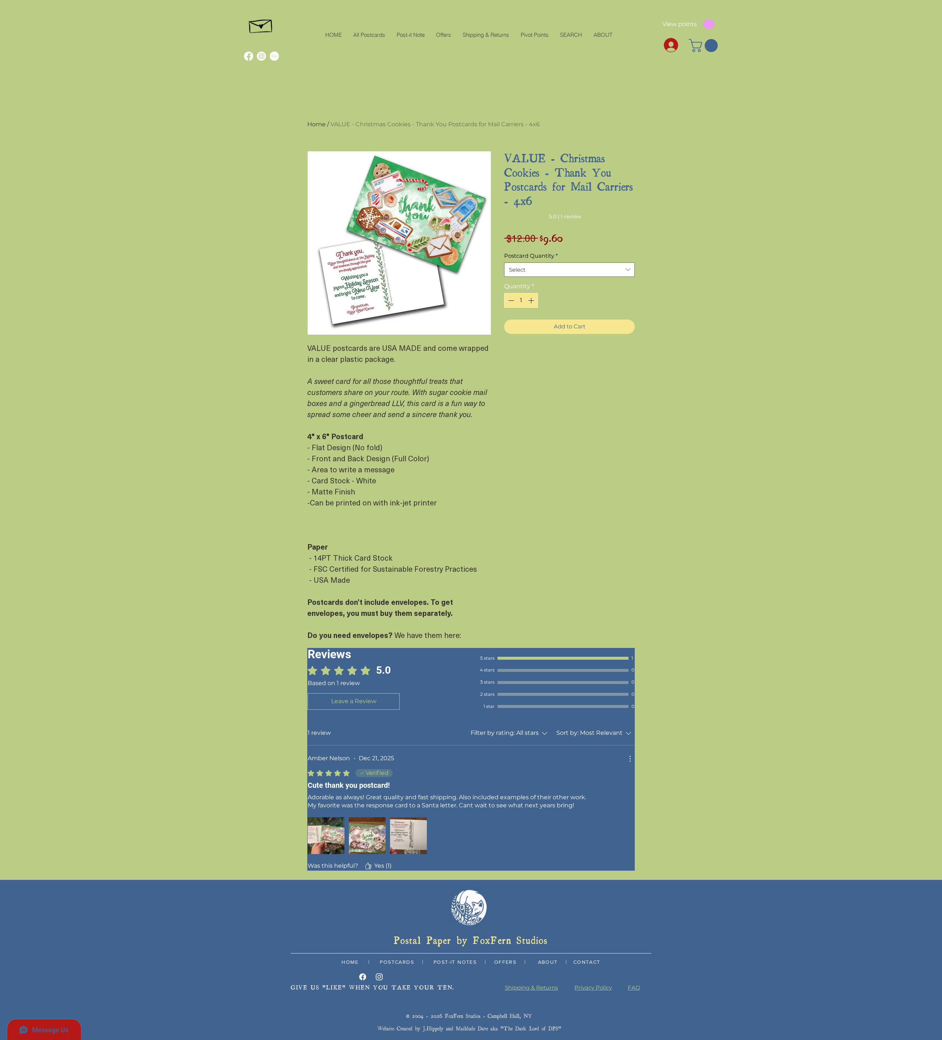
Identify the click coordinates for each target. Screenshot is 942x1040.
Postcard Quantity (531, 255)
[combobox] (569, 269)
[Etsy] (274, 56)
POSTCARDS (396, 962)
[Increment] (532, 300)
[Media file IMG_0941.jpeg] (326, 835)
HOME (349, 962)
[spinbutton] (521, 300)
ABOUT (548, 962)
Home (316, 124)
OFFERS (505, 962)
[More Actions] (630, 758)
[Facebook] (248, 56)
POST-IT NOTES (455, 962)
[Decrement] (510, 300)
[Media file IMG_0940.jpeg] (408, 835)
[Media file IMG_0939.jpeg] (367, 835)
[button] (705, 45)
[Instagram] (261, 56)
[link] (542, 216)
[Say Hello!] (261, 24)
